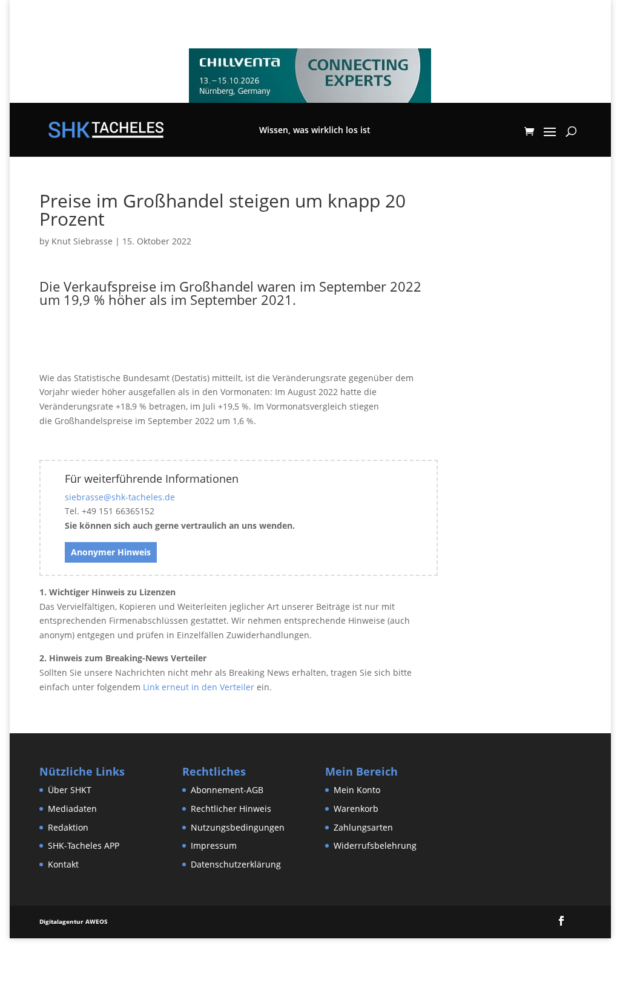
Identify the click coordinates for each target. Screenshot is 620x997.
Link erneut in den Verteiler (198, 687)
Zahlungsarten (363, 827)
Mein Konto (357, 790)
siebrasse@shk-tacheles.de (120, 497)
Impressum (214, 845)
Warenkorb (356, 808)
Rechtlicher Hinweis (231, 808)
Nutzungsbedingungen (238, 827)
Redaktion (68, 827)
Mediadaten (72, 808)
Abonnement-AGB (227, 790)
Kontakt (63, 864)
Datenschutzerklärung (236, 864)
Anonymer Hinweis (111, 552)
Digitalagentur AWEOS (73, 921)
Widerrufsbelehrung (375, 845)
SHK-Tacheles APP (83, 845)
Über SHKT (69, 790)
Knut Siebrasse (82, 241)
